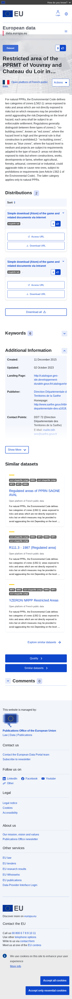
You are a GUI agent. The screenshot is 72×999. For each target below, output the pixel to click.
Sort (10, 202)
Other (10, 783)
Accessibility (10, 812)
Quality (34, 658)
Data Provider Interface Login (20, 885)
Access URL (37, 236)
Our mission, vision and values (21, 834)
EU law (7, 857)
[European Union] (35, 908)
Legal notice (10, 803)
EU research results (14, 869)
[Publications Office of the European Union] (35, 719)
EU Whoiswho (11, 874)
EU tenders (9, 863)
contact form (27, 941)
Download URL (38, 245)
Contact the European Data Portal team (26, 754)
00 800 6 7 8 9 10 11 (24, 933)
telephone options (25, 937)
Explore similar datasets (44, 642)
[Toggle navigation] (65, 31)
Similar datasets (34, 668)
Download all (34, 312)
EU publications (12, 880)
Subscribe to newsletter (16, 759)
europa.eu (30, 916)
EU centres (34, 945)
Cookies (8, 807)
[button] (59, 2)
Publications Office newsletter (20, 839)
